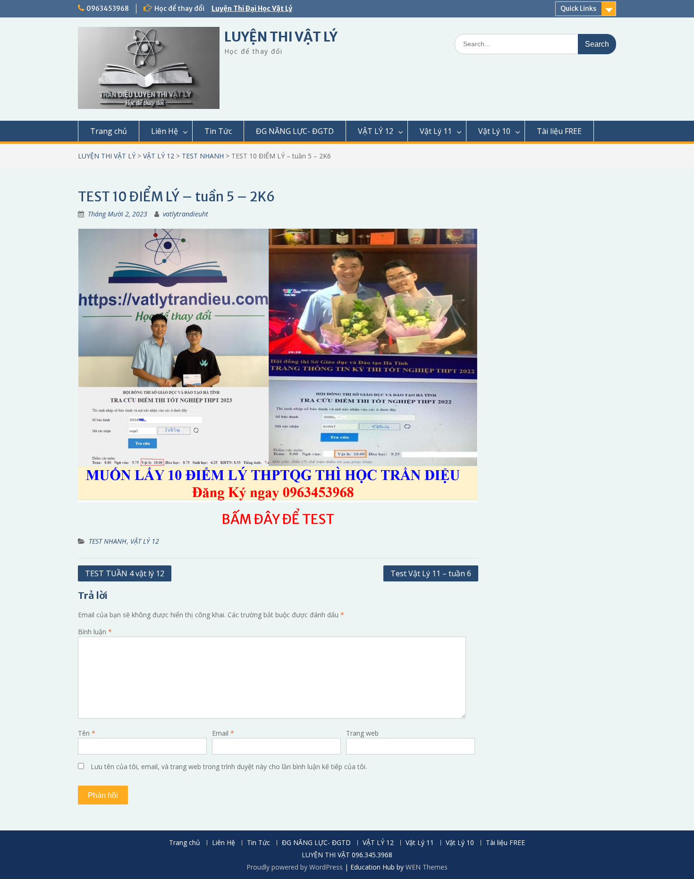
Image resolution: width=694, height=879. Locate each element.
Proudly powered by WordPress (294, 866)
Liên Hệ (164, 131)
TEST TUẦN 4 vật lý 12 (124, 573)
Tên (86, 733)
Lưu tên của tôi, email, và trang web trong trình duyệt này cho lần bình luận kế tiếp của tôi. (229, 766)
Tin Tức (218, 131)
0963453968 (107, 8)
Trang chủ (108, 131)
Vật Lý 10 (494, 131)
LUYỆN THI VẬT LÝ (281, 36)
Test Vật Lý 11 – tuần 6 (430, 573)
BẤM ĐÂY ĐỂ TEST (277, 519)
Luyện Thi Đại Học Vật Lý (252, 8)
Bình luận (95, 631)
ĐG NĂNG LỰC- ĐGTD (295, 131)
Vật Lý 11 (436, 131)
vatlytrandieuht (185, 213)
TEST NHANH (203, 155)
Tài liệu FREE (559, 131)
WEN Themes (427, 866)
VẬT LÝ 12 (375, 131)
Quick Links (578, 8)
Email (223, 733)
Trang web (362, 733)
